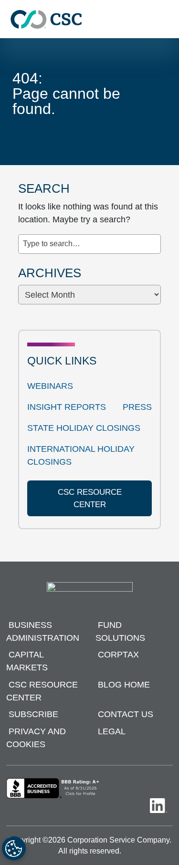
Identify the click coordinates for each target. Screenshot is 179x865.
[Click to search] (154, 238)
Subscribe (33, 714)
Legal (112, 731)
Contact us (125, 714)
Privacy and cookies (36, 738)
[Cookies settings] (14, 848)
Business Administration (42, 631)
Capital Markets (27, 661)
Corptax (118, 654)
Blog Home (124, 684)
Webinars (50, 386)
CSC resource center (90, 498)
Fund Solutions (120, 631)
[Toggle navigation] (167, 19)
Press (137, 407)
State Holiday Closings (83, 428)
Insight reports (66, 407)
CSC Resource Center (42, 691)
